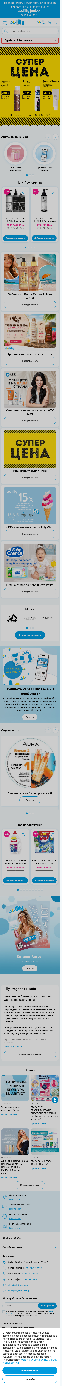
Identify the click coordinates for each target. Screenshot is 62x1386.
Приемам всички (29, 1370)
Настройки (30, 1379)
